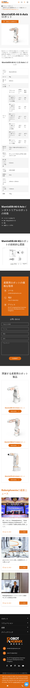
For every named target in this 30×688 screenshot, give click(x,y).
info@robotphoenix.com (14, 293)
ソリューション (7, 623)
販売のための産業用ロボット (10, 7)
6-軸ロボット (23, 7)
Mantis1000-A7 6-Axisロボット (15, 442)
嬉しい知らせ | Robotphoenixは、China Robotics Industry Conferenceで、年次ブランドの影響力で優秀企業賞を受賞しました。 (15, 523)
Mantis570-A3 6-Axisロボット (15, 476)
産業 (3, 627)
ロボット (10, 6)
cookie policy (16, 682)
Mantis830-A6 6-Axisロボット (11, 9)
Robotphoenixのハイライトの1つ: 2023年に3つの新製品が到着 (14, 596)
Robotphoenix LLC (13, 673)
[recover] (26, 684)
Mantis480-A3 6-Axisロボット (15, 408)
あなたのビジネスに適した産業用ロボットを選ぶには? (15, 561)
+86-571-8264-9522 (13, 300)
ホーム (5, 6)
